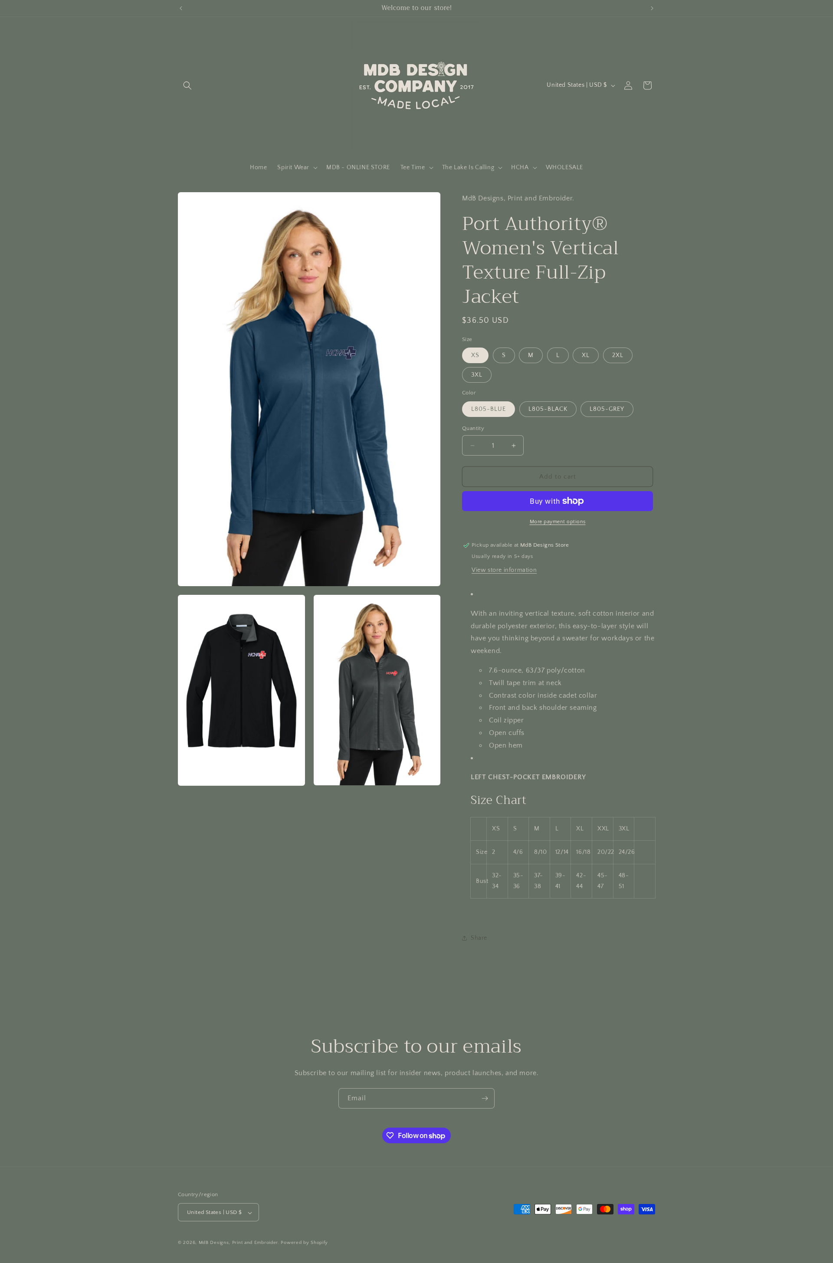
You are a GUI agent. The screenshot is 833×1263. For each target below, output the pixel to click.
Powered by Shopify (304, 1243)
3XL (476, 374)
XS (475, 355)
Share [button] (479, 938)
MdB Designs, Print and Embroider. (239, 1243)
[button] (187, 85)
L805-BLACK (547, 409)
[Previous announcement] (180, 8)
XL (586, 355)
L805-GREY (607, 409)
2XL (617, 355)
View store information (504, 570)
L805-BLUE (488, 409)
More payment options (558, 522)
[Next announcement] (652, 8)
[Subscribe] (484, 1098)
